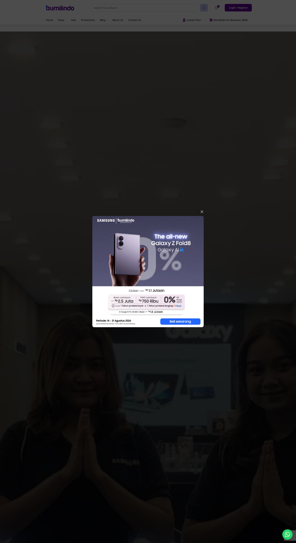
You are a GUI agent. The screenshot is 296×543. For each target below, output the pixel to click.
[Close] (202, 211)
